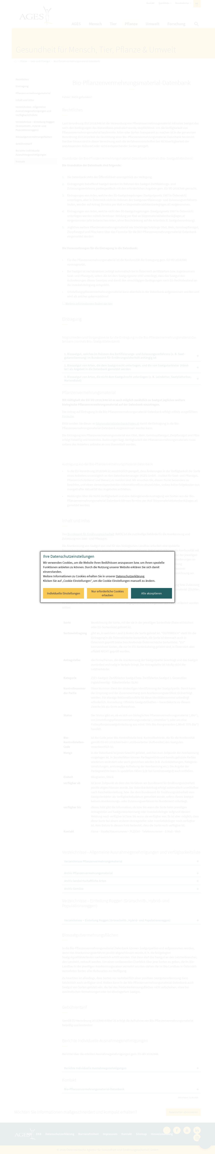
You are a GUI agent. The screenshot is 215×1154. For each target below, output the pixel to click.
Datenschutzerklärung (130, 576)
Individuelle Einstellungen (63, 593)
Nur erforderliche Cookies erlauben (107, 593)
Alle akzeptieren (151, 593)
